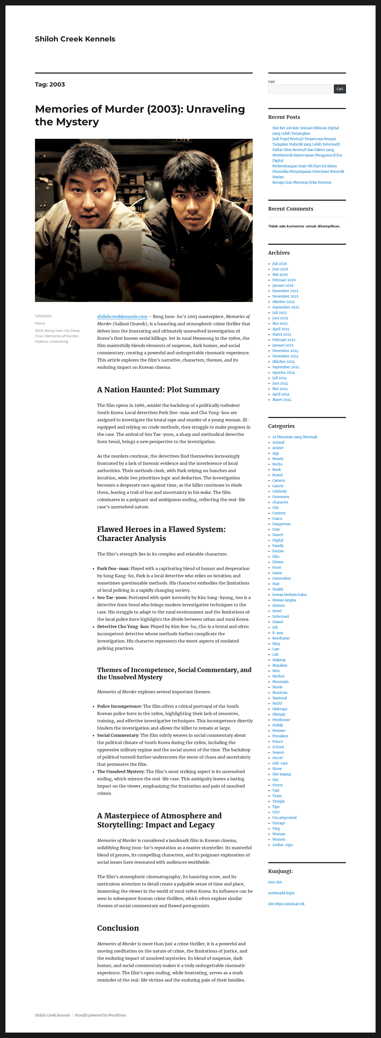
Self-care (280, 763)
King (276, 643)
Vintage (278, 823)
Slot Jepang (281, 774)
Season (278, 752)
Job (275, 627)
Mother (278, 676)
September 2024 (285, 367)
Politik (277, 725)
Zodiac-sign (282, 845)
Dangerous (281, 524)
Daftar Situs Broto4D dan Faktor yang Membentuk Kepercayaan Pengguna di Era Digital (307, 155)
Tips (276, 807)
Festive (278, 551)
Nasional (279, 698)
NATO (277, 703)
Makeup (279, 660)
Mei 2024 (280, 389)
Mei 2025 (280, 323)
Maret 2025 (281, 334)
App (275, 453)
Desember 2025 (285, 291)
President (280, 736)
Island (277, 622)
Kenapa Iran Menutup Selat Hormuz (301, 182)
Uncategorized (284, 818)
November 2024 (285, 356)
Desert (277, 535)
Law (275, 649)
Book (276, 469)
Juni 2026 (280, 269)
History (278, 605)
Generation (281, 578)
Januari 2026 (283, 285)
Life (275, 654)
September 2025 (285, 307)
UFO (275, 812)
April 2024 (281, 394)
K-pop (277, 633)
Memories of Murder (61, 336)
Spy (275, 779)
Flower (278, 562)
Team (277, 796)
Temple (278, 801)
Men (276, 671)
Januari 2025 (282, 345)
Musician (280, 692)
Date (276, 529)
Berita (277, 464)
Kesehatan (281, 638)
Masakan (279, 665)
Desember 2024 (285, 351)
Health (278, 589)
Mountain (280, 682)
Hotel (276, 611)
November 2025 (285, 296)
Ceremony (280, 497)
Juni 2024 (280, 383)
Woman (278, 834)
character (280, 502)
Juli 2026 (279, 264)
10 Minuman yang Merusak (294, 437)
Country (279, 513)
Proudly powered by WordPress (100, 1015)
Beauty (278, 459)
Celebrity (279, 491)
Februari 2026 (284, 280)
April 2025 (281, 329)
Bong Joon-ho (57, 330)
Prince (277, 741)
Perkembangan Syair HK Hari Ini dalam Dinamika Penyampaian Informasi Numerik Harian (308, 171)
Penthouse (281, 720)
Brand (277, 475)
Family (278, 546)
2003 (39, 330)
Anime (277, 448)
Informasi (280, 616)
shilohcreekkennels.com (122, 316)
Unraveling (59, 341)
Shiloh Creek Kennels (75, 38)
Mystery (41, 341)
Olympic (279, 714)
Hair (276, 584)
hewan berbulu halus (289, 595)
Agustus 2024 (283, 372)
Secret (277, 758)
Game (277, 573)
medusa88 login (281, 893)
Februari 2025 (283, 340)
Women (278, 839)
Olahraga (279, 709)
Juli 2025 (279, 313)
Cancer (278, 486)
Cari (271, 82)
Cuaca (277, 518)
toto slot (275, 882)
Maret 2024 (281, 400)
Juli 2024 (279, 378)
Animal (278, 442)
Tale (275, 790)
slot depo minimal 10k (286, 904)
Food (276, 567)
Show (277, 769)
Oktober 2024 (283, 361)
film (275, 556)
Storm (277, 785)
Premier (279, 731)
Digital (277, 540)
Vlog (276, 828)
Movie (40, 323)
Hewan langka (284, 600)
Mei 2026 (280, 274)
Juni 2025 (280, 318)
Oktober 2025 (283, 302)
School (278, 747)
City (275, 508)
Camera (278, 480)
